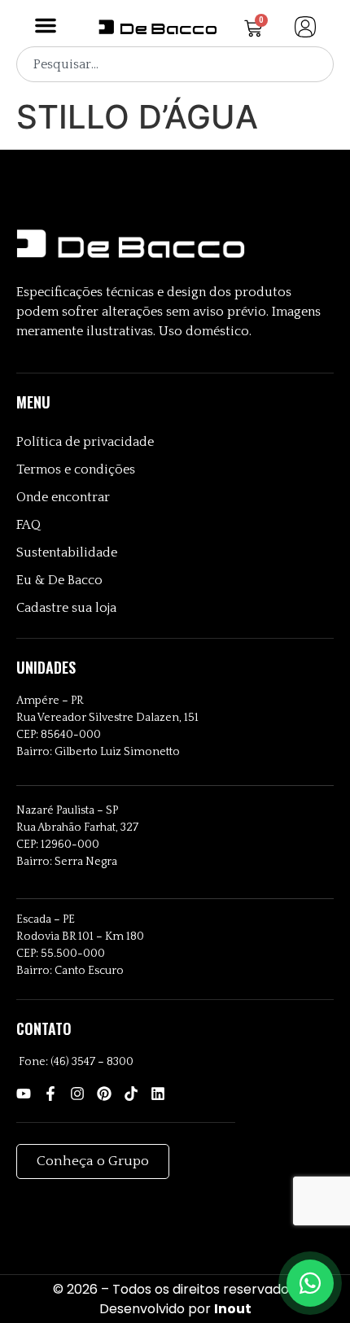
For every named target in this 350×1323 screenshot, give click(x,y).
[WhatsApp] (310, 1283)
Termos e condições (75, 469)
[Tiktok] (131, 1093)
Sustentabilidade (66, 552)
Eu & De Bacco (59, 580)
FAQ (28, 524)
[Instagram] (77, 1093)
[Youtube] (23, 1093)
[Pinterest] (104, 1093)
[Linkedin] (158, 1093)
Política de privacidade (85, 441)
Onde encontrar (63, 497)
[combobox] (175, 64)
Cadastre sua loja (66, 607)
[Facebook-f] (50, 1093)
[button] (45, 25)
